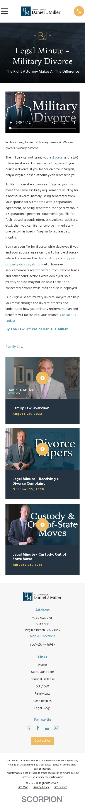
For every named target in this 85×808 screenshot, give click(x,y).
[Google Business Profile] (47, 728)
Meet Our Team (42, 672)
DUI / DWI (42, 686)
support (70, 258)
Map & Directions (42, 636)
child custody (47, 258)
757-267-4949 (43, 644)
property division (17, 264)
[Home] (41, 11)
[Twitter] (28, 728)
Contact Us (42, 740)
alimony (37, 264)
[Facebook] (38, 728)
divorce (57, 157)
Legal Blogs (42, 708)
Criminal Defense (43, 679)
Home (42, 664)
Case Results (42, 701)
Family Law (42, 693)
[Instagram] (56, 728)
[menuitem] (23, 788)
